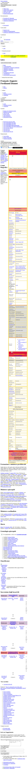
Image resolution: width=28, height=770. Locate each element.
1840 (17, 507)
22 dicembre (13, 627)
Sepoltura (10, 220)
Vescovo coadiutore (22, 342)
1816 (16, 474)
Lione (17, 242)
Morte (10, 217)
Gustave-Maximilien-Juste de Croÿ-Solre (16, 555)
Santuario (10, 397)
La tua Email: (3, 751)
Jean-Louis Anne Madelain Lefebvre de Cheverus (4, 627)
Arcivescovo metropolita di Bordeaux (13, 623)
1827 (9, 479)
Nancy (19, 343)
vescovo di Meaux (10, 498)
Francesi (5, 707)
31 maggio (20, 265)
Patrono (10, 405)
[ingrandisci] (5, 146)
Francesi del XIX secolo (8, 700)
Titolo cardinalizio (17, 208)
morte (13, 212)
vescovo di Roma (18, 355)
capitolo (22, 479)
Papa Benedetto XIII (7, 547)
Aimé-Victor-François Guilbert (21, 627)
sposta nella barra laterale (6, 5)
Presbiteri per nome (7, 701)
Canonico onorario (15, 479)
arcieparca (11, 256)
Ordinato (2, 473)
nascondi (14, 5)
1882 (21, 218)
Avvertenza (5, 764)
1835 (20, 249)
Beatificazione (11, 391)
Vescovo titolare (21, 339)
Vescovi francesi (6, 704)
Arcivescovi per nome (8, 709)
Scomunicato (11, 324)
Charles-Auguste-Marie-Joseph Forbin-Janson (15, 496)
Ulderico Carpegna (12, 544)
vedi (17, 285)
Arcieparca (11, 277)
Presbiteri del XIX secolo (8, 699)
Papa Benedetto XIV (7, 548)
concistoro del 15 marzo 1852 (20, 514)
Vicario (19, 474)
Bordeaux (17, 217)
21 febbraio (7, 508)
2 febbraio (14, 507)
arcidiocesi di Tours (6, 484)
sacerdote (7, 473)
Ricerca (2, 43)
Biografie (5, 716)
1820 (25, 475)
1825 (7, 481)
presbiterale (11, 239)
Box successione (6, 729)
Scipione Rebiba (11, 537)
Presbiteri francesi (7, 697)
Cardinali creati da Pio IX (8, 715)
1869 (25, 518)
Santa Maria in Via (21, 349)
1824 (2, 481)
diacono (10, 236)
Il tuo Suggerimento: (5, 745)
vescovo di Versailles (16, 499)
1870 (2, 520)
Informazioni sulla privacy (8, 762)
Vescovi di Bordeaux (7, 694)
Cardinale (18, 154)
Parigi (17, 265)
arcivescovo (11, 254)
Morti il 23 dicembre (7, 723)
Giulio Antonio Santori (12, 538)
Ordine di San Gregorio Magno (16, 505)
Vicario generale (22, 483)
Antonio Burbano (21, 598)
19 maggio (18, 270)
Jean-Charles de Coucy (14, 554)
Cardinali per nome (7, 713)
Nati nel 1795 (6, 718)
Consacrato (3, 495)
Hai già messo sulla (14, 56)
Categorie (3, 689)
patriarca (10, 259)
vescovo (10, 251)
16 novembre (18, 215)
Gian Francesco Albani (13, 550)
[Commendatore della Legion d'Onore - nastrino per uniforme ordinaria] (4, 571)
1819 (22, 242)
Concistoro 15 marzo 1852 (9, 710)
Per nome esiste (6, 728)
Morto (2, 527)
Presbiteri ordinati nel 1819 (9, 696)
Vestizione (11, 229)
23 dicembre (18, 218)
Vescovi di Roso (6, 691)
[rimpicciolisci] (6, 145)
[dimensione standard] (15, 145)
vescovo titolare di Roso (8, 492)
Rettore (10, 480)
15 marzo (17, 290)
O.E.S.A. (22, 600)
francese (2, 162)
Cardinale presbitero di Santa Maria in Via (13, 653)
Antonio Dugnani (11, 553)
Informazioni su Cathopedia (9, 763)
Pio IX (23, 290)
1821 (7, 479)
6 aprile (17, 249)
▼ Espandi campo (4, 747)
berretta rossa (8, 515)
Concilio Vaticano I (19, 518)
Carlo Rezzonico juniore (13, 551)
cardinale (6, 160)
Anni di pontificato (19, 375)
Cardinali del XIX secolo (8, 712)
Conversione (11, 222)
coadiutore (21, 492)
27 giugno (11, 656)
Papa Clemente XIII (7, 549)
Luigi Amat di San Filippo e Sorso (4, 656)
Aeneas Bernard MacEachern (4, 599)
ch (25, 496)
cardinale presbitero (8, 514)
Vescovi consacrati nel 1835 (9, 702)
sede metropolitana (23, 503)
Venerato (10, 387)
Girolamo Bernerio (12, 539)
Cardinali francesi (7, 711)
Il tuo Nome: (3, 748)
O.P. (17, 539)
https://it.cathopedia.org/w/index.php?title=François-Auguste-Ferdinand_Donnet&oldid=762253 (13, 687)
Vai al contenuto (4, 1)
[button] (1, 2)
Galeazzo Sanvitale (13, 540)
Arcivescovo (11, 271)
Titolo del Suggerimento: (6, 739)
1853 (5, 516)
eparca (14, 261)
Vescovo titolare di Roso (13, 596)
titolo (14, 515)
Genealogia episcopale (22, 534)
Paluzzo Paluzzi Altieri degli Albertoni (16, 545)
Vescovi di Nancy (7, 693)
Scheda (15, 452)
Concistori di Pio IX (7, 684)
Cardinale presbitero (22, 348)
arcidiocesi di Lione (6, 486)
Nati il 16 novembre (7, 720)
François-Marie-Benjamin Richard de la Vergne (22, 656)
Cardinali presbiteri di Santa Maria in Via (12, 695)
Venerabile (11, 389)
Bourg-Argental (18, 214)
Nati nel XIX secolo (7, 721)
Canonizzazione (12, 392)
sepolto (6, 528)
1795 (22, 215)
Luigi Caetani (11, 543)
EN (13, 452)
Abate (14, 244)
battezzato (18, 171)
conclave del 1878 (12, 520)
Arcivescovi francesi (7, 717)
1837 (21, 270)
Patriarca (10, 274)
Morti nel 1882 (6, 722)
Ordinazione (11, 238)
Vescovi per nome (7, 706)
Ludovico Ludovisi (12, 542)
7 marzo (19, 242)
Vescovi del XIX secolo (8, 705)
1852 (20, 290)
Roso (19, 340)
